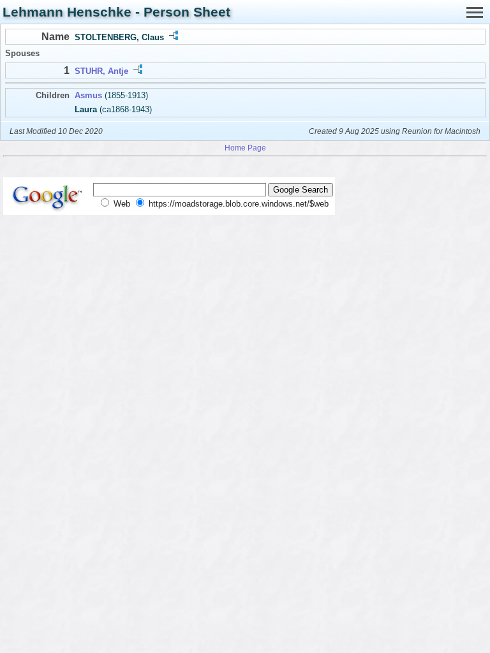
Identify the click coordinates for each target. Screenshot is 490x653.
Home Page (245, 147)
